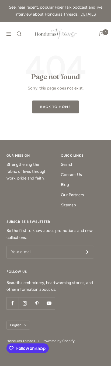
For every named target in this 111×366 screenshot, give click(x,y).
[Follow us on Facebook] (12, 303)
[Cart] (102, 33)
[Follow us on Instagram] (25, 303)
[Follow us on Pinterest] (37, 303)
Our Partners (72, 194)
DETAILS (88, 14)
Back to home (55, 107)
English (15, 325)
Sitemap (68, 205)
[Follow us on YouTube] (49, 303)
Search (67, 164)
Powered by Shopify (59, 341)
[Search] (19, 33)
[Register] (86, 252)
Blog (65, 184)
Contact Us (71, 174)
